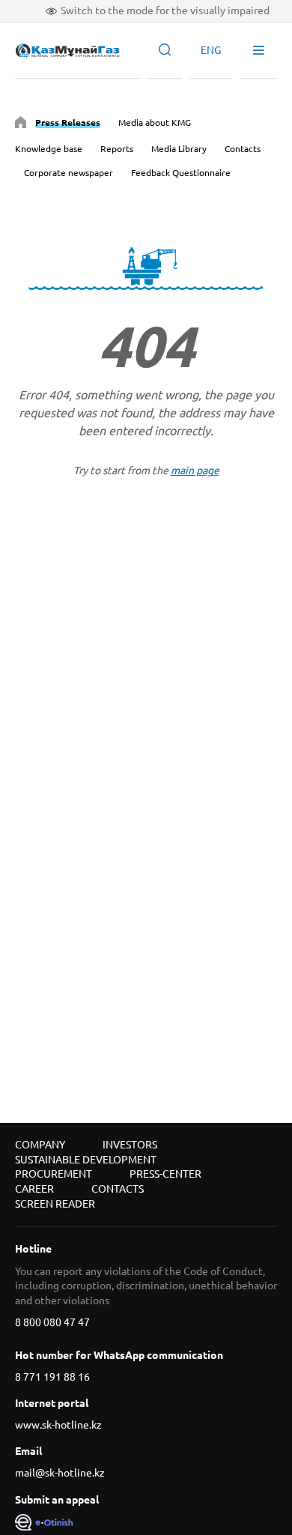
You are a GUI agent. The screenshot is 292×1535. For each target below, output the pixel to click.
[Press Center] (20, 125)
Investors (130, 1145)
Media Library (179, 149)
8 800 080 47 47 (52, 1322)
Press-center (165, 1174)
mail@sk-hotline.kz (60, 1473)
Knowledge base (48, 149)
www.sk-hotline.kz (58, 1425)
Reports (116, 149)
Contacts (243, 149)
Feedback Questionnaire (181, 173)
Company (40, 1145)
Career (34, 1189)
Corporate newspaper (68, 173)
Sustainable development (85, 1160)
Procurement (53, 1174)
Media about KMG (154, 122)
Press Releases (67, 122)
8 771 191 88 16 (52, 1377)
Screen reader (55, 1204)
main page (195, 470)
